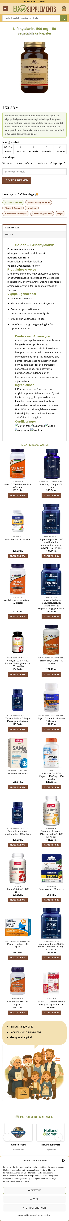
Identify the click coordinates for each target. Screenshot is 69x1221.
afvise (34, 1198)
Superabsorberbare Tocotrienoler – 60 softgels (17, 832)
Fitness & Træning (13, 208)
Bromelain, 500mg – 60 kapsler (51, 662)
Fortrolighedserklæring (40, 1215)
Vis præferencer (34, 1207)
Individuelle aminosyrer (15, 213)
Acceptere (34, 1190)
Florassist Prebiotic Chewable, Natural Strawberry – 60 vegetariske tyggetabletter (51, 604)
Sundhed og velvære (42, 213)
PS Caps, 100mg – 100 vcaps (51, 486)
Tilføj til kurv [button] (17, 495)
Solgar (60, 213)
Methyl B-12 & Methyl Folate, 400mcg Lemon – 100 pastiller (17, 663)
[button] (64, 1160)
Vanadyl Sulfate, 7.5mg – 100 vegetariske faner (17, 720)
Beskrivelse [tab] (12, 227)
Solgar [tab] (9, 234)
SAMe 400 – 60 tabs (18, 773)
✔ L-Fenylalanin (13, 202)
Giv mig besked (17, 180)
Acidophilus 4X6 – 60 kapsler (17, 1003)
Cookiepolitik (23, 1215)
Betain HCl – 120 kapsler (17, 539)
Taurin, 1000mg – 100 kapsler (18, 890)
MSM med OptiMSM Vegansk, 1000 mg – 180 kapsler (51, 776)
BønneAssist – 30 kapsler (51, 889)
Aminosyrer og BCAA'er (38, 202)
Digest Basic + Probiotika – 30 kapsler (51, 720)
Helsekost (32, 208)
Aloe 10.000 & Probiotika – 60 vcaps (17, 486)
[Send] (63, 18)
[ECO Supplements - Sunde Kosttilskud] (35, 9)
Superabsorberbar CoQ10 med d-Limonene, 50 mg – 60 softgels (51, 947)
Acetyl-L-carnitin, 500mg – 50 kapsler (17, 601)
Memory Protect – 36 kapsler (17, 945)
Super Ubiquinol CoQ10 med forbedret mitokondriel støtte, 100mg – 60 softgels (51, 543)
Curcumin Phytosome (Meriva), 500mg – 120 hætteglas (51, 834)
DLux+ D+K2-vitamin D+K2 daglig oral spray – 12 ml (51, 1003)
